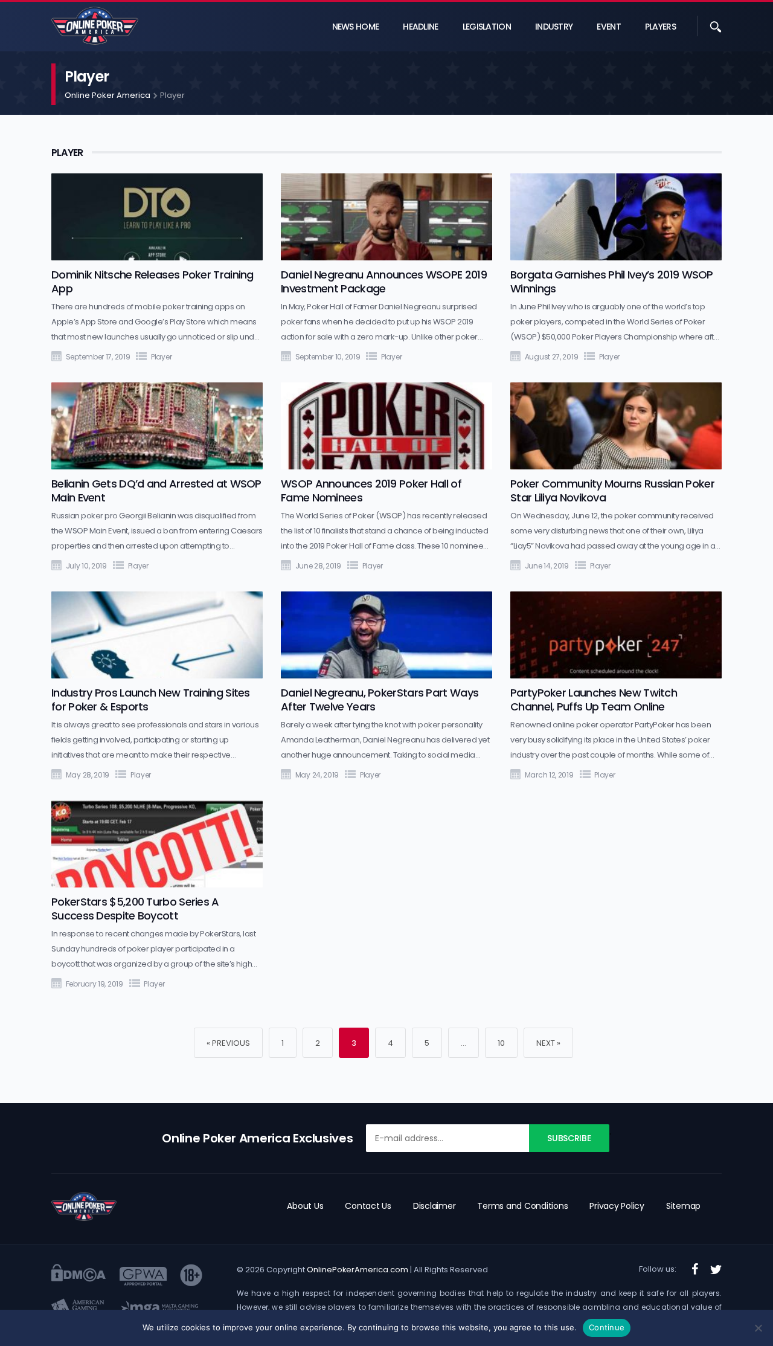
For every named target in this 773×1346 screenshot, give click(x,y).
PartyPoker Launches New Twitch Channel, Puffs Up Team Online (593, 699)
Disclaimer (434, 1206)
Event (609, 27)
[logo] (84, 1206)
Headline (420, 27)
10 (501, 1043)
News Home (355, 27)
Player (161, 357)
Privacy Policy (616, 1206)
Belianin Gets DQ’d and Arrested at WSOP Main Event (156, 490)
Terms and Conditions (522, 1206)
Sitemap (683, 1206)
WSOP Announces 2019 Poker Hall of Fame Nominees (371, 490)
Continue (606, 1327)
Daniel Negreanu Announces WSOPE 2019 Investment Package (384, 281)
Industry (554, 27)
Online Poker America (107, 95)
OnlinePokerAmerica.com (358, 1269)
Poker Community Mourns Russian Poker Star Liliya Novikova (612, 490)
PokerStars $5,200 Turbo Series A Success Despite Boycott (135, 908)
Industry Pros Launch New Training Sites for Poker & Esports (150, 699)
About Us (305, 1206)
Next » (548, 1043)
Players (660, 27)
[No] (758, 1328)
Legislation (487, 27)
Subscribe (569, 1138)
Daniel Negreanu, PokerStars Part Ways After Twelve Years (379, 699)
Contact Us (368, 1206)
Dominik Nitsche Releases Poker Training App (152, 281)
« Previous (228, 1043)
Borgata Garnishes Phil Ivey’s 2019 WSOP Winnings (611, 281)
